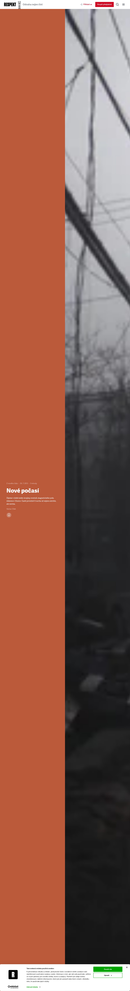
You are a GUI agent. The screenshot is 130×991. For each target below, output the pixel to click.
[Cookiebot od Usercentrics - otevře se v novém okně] (13, 987)
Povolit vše (108, 969)
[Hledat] (117, 4)
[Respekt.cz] (10, 4)
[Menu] (123, 4)
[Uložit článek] (8, 515)
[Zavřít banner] (127, 967)
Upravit (106, 975)
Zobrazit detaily (32, 987)
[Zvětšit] (97, 500)
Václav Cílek (11, 509)
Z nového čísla (12, 483)
